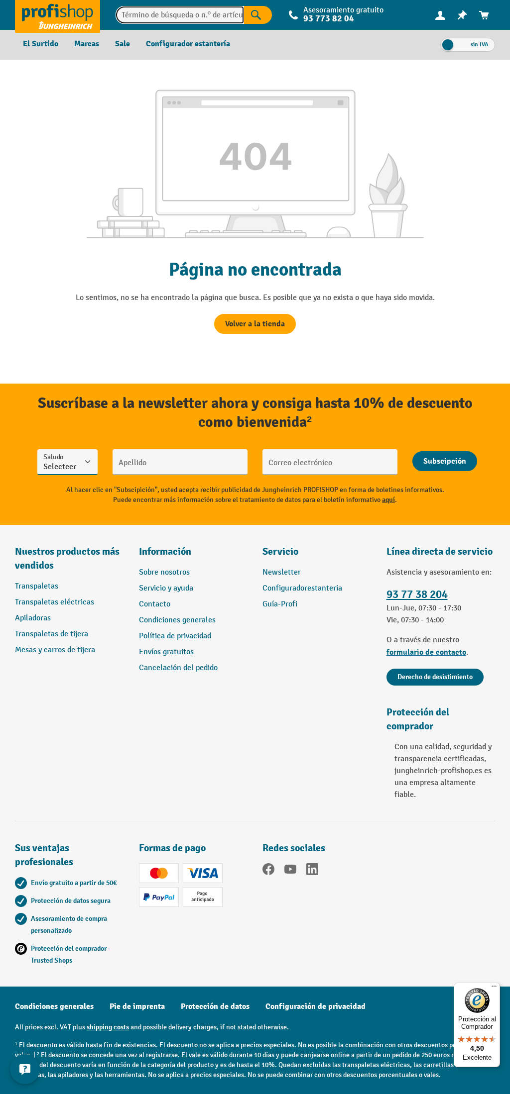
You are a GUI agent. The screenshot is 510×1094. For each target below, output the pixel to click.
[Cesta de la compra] (484, 15)
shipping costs (108, 1027)
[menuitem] (440, 15)
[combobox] (180, 15)
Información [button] (165, 551)
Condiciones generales (177, 620)
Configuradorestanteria (302, 588)
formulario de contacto (426, 652)
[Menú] (494, 989)
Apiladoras (33, 618)
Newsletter (281, 572)
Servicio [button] (280, 551)
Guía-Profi (279, 604)
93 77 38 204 (417, 594)
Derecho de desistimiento (435, 677)
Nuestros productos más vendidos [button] (67, 558)
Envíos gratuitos (166, 652)
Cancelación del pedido (178, 668)
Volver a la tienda (255, 324)
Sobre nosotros (164, 572)
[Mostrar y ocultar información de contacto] (25, 1069)
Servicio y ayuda (166, 588)
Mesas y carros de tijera (55, 650)
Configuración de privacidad (315, 1006)
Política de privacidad (175, 636)
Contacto (154, 604)
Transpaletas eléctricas (54, 602)
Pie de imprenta (137, 1006)
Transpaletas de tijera (51, 634)
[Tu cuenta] (440, 15)
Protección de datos (215, 1006)
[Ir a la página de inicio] (57, 15)
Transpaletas (36, 586)
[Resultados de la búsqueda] (258, 15)
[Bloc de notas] (462, 15)
